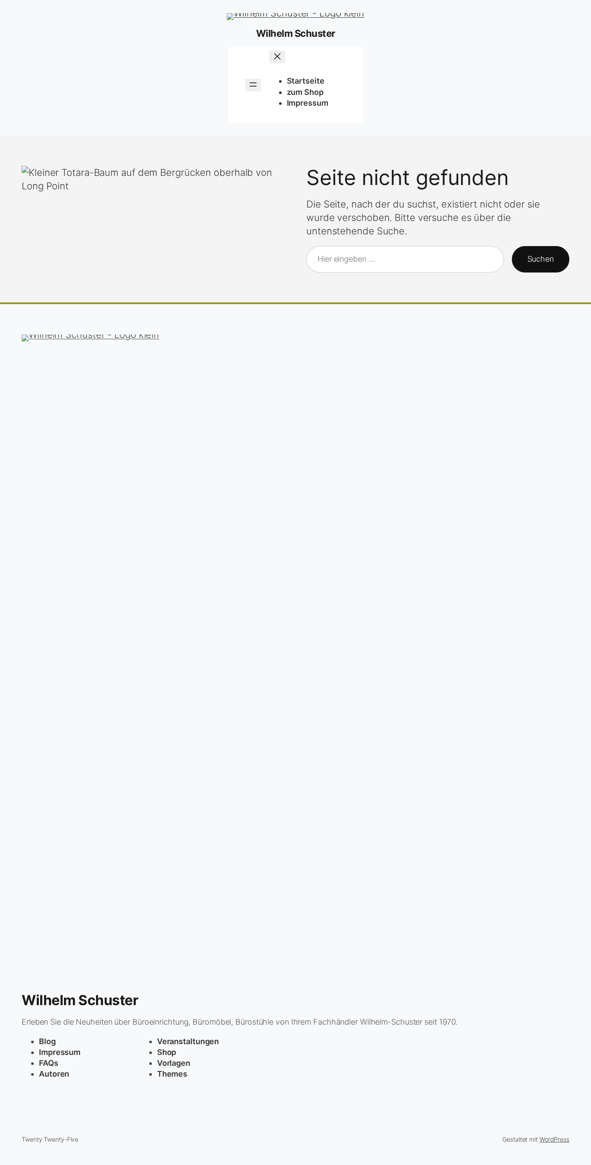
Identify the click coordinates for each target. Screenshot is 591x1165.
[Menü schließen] (277, 57)
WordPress (554, 1139)
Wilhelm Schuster (295, 33)
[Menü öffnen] (253, 85)
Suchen (540, 258)
